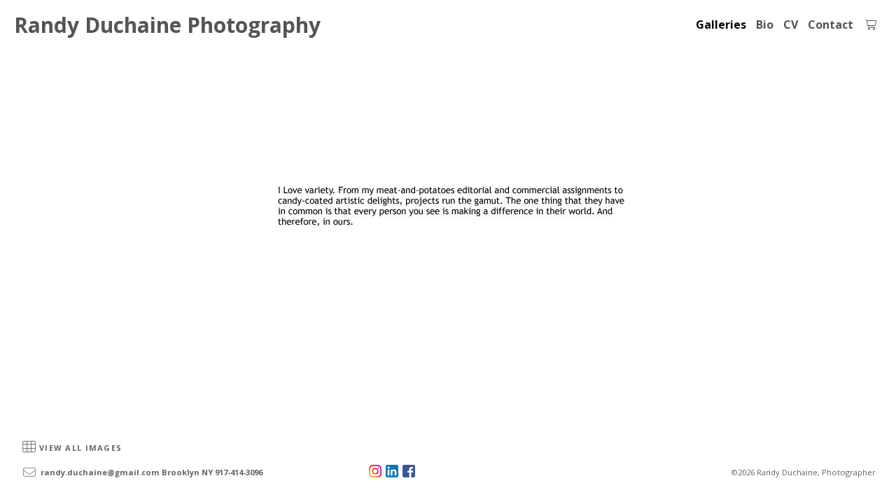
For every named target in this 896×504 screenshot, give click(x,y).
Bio (765, 24)
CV (790, 24)
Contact (830, 24)
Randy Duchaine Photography (167, 24)
